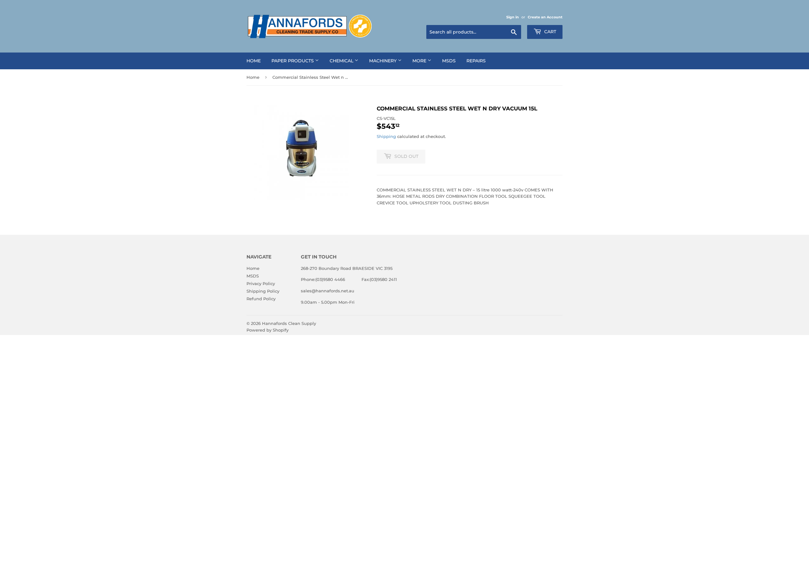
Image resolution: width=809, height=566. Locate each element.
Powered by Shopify (267, 330)
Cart (549, 31)
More (420, 61)
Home (253, 61)
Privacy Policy (260, 283)
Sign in (512, 17)
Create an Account (545, 17)
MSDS (449, 61)
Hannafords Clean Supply (289, 323)
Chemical (342, 61)
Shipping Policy (262, 291)
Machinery (383, 61)
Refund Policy (261, 298)
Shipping (386, 136)
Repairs (476, 61)
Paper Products (293, 61)
